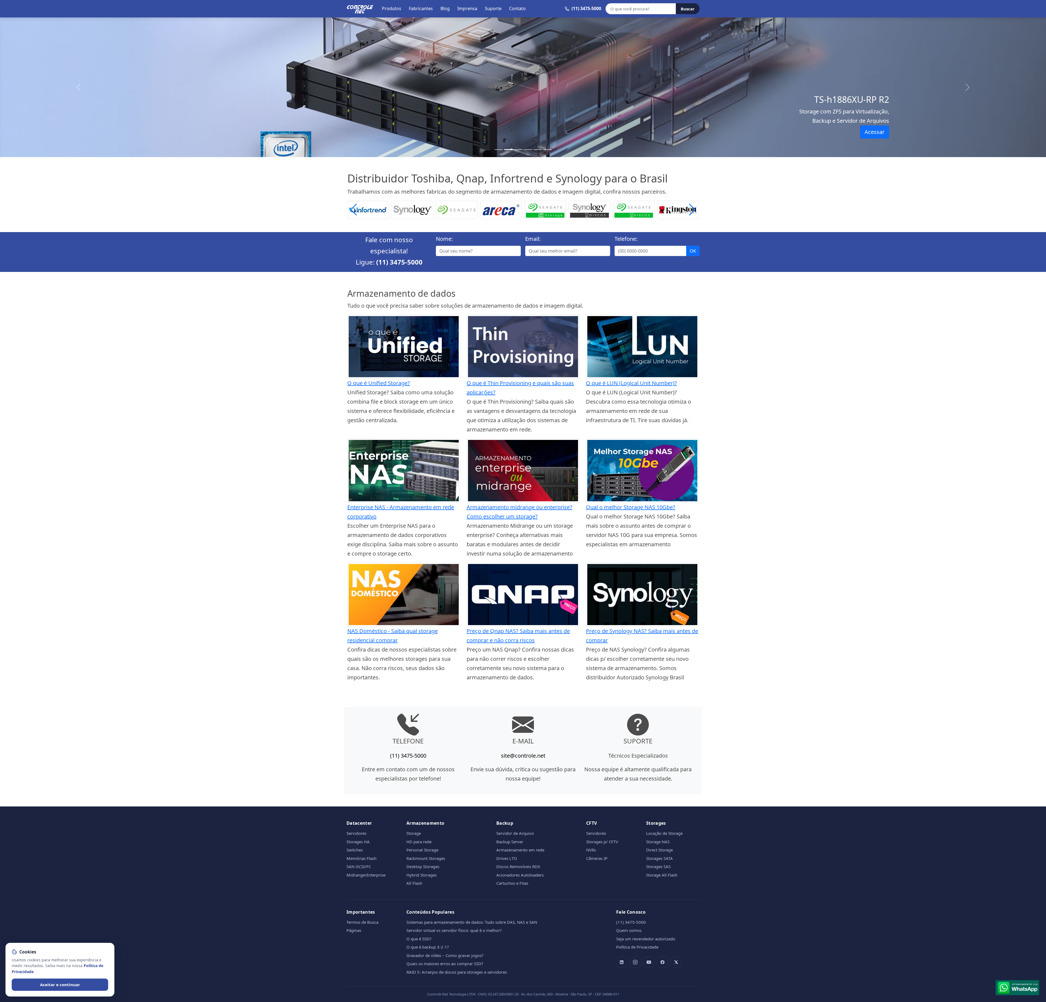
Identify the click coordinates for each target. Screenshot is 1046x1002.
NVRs (591, 850)
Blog (445, 8)
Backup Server (509, 841)
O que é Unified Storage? (378, 383)
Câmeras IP (596, 858)
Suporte (493, 8)
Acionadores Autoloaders (520, 875)
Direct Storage (659, 850)
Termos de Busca (362, 922)
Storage (413, 833)
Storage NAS (658, 841)
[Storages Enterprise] (547, 149)
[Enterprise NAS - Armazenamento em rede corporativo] (403, 470)
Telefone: (626, 238)
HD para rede (418, 841)
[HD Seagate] (589, 209)
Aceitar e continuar (60, 984)
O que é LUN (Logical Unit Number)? (631, 383)
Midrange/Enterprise (365, 875)
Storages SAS (658, 866)
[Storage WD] (678, 209)
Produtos (391, 8)
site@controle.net (523, 755)
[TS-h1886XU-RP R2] (508, 149)
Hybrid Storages (421, 875)
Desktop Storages (422, 866)
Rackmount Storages (425, 858)
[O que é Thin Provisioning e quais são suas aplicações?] (523, 346)
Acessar (874, 132)
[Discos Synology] (545, 209)
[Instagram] (635, 962)
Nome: (444, 238)
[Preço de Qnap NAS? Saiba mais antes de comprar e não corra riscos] (523, 594)
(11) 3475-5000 (399, 261)
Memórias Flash (361, 858)
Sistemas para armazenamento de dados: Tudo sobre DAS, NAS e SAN (471, 922)
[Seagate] (412, 209)
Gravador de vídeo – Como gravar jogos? (445, 955)
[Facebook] (662, 962)
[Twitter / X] (676, 962)
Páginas (353, 930)
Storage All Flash (661, 875)
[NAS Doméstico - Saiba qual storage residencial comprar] (403, 594)
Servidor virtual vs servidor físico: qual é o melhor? (454, 930)
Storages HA (358, 841)
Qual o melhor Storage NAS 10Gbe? (630, 507)
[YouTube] (648, 962)
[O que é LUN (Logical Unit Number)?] (642, 346)
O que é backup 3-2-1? (427, 947)
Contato (517, 8)
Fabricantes (421, 8)
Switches (354, 850)
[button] (692, 210)
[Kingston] (634, 209)
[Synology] (368, 209)
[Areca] (457, 209)
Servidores (356, 833)
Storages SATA (659, 858)
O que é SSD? (418, 938)
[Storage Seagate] (501, 209)
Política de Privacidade (637, 947)
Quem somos (628, 930)
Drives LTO (506, 858)
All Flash (414, 883)
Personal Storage (422, 850)
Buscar (688, 8)
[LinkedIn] (621, 962)
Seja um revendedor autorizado (645, 938)
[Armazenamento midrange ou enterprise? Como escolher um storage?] (523, 470)
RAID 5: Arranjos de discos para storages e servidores (456, 972)
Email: (532, 238)
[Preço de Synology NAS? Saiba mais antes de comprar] (642, 594)
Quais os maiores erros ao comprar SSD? (444, 963)
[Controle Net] (360, 9)
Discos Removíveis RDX (518, 866)
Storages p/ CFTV (602, 841)
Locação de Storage (664, 833)
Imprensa (467, 8)
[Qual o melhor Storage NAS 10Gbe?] (642, 470)
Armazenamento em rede (520, 850)
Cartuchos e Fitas (512, 883)
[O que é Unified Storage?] (403, 346)
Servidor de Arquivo (515, 833)
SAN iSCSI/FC (358, 866)
